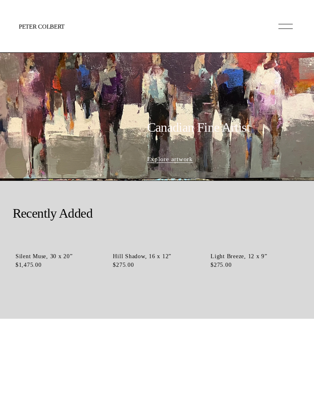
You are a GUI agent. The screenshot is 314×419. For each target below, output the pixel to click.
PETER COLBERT (42, 26)
